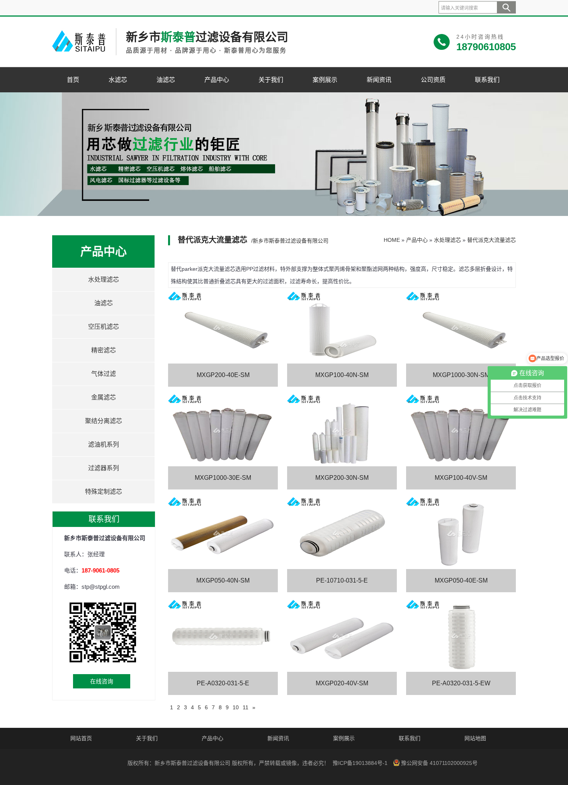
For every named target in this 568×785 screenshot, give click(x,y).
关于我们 (270, 79)
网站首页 (81, 738)
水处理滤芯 (103, 279)
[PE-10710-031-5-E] (342, 533)
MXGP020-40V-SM (342, 683)
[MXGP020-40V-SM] (342, 636)
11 (245, 707)
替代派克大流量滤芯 (491, 240)
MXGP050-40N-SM (223, 580)
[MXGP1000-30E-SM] (223, 430)
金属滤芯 (103, 397)
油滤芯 (165, 79)
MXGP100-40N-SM (342, 375)
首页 (73, 79)
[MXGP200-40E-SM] (223, 328)
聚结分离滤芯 (103, 421)
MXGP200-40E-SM (223, 375)
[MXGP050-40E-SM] (461, 533)
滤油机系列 (103, 444)
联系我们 (487, 79)
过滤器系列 (103, 468)
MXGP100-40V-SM (461, 477)
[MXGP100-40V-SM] (461, 430)
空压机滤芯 (103, 326)
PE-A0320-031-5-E (223, 683)
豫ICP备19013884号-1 (360, 763)
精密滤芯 (103, 350)
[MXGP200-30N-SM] (342, 430)
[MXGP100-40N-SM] (342, 328)
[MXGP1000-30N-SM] (461, 328)
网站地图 (475, 738)
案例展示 (325, 79)
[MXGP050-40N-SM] (223, 533)
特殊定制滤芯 (103, 491)
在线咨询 (101, 681)
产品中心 (216, 79)
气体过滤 (103, 373)
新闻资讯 (379, 79)
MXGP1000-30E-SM (223, 477)
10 (236, 707)
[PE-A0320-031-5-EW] (461, 636)
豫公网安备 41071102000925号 (439, 763)
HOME (392, 240)
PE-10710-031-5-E (342, 580)
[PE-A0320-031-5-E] (223, 636)
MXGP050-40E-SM (461, 580)
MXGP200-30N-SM (342, 477)
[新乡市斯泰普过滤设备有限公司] (80, 53)
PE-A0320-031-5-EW (461, 683)
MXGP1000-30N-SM (461, 375)
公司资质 (433, 79)
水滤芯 (118, 79)
